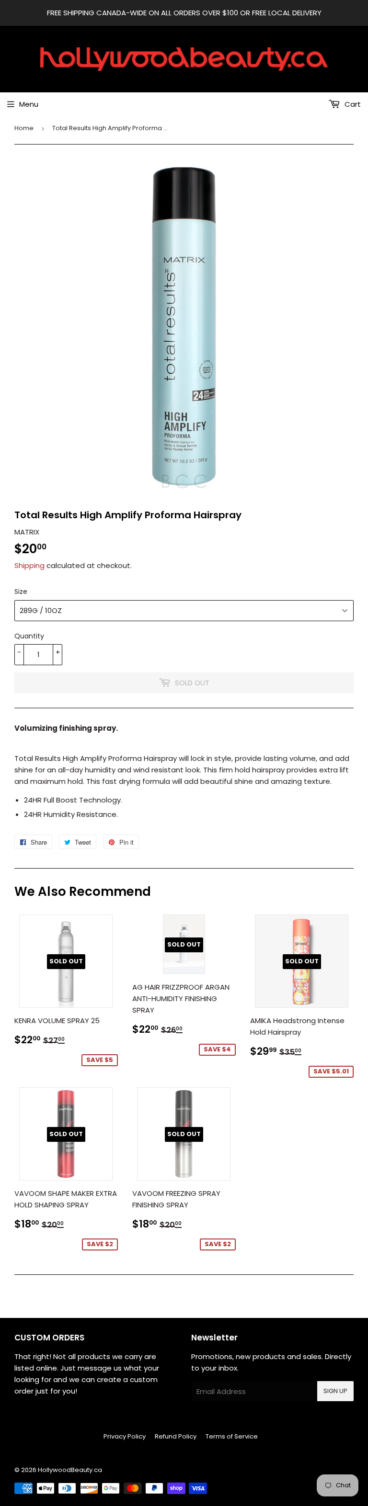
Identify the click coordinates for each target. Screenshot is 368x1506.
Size (20, 591)
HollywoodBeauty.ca (70, 1469)
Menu (28, 104)
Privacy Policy (125, 1436)
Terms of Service (232, 1436)
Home (24, 128)
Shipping (29, 565)
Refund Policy (175, 1436)
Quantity (29, 636)
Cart (352, 104)
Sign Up (335, 1390)
